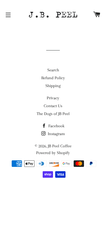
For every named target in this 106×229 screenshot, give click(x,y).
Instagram (56, 133)
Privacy (53, 98)
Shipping (53, 85)
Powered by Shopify (53, 152)
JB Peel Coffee (59, 146)
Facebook (55, 125)
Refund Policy (53, 77)
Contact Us (53, 105)
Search (53, 70)
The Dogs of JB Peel (53, 113)
